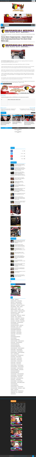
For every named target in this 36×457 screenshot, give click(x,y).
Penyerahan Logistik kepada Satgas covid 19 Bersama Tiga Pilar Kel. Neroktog (20, 165)
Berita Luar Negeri (18, 302)
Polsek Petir (20, 376)
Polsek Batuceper (20, 355)
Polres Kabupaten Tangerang (15, 336)
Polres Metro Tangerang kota (15, 346)
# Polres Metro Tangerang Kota (7, 83)
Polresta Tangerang (21, 352)
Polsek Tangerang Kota (14, 385)
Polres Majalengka (19, 342)
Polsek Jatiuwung (20, 365)
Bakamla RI (16, 299)
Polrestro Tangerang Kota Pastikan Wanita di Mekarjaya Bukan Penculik (17, 123)
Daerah (21, 306)
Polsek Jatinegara (14, 365)
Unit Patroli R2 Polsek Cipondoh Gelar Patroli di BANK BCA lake (20, 261)
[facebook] (5, 1)
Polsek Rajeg (13, 379)
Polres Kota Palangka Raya (15, 339)
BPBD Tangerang (13, 306)
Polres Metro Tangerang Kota (7, 34)
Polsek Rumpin (18, 379)
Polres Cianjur (19, 332)
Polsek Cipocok (19, 359)
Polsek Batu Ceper (14, 355)
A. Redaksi (12, 299)
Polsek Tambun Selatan (20, 382)
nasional (23, 315)
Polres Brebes (13, 332)
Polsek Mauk (21, 369)
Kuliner (19, 312)
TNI (16, 392)
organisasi (19, 316)
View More (33, 112)
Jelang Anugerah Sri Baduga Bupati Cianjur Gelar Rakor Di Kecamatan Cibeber (20, 179)
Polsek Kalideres (20, 366)
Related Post (3, 112)
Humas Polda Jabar (14, 309)
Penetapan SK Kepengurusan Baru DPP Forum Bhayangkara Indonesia (20, 269)
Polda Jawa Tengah (20, 322)
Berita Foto (13, 302)
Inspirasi (19, 309)
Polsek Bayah (13, 356)
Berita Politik (18, 305)
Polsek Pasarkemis (14, 376)
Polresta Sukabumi (14, 352)
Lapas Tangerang (13, 315)
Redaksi (12, 389)
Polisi (17, 326)
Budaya (18, 306)
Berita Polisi (13, 305)
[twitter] (7, 1)
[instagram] (8, 1)
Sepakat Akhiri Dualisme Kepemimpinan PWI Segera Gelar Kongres (19, 182)
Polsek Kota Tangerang (14, 369)
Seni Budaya (16, 389)
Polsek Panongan (20, 375)
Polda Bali (17, 319)
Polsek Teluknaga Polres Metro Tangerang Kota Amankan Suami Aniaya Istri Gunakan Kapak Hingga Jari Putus (6, 123)
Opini (16, 316)
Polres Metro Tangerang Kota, (16, 42)
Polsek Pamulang (13, 375)
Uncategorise (20, 392)
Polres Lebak (13, 342)
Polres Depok (13, 335)
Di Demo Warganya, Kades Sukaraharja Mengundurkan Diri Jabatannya (20, 186)
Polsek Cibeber (18, 356)
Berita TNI (22, 305)
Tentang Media (13, 392)
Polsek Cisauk (18, 362)
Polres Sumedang (19, 349)
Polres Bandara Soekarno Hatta (16, 329)
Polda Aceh (12, 319)
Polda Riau (21, 325)
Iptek (22, 309)
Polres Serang (13, 349)
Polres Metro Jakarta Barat (15, 345)
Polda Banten (22, 319)
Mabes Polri (19, 315)
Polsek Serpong (13, 382)
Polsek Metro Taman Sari (15, 372)
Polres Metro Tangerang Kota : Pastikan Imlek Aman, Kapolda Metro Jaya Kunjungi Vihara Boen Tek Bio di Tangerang (29, 123)
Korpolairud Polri (14, 312)
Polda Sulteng (13, 326)
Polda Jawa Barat (13, 322)
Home (2, 34)
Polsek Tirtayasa (20, 386)
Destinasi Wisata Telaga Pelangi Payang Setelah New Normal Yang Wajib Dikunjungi (20, 245)
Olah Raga (12, 316)
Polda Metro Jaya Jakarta (15, 325)
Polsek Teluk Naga (14, 386)
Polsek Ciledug (13, 359)
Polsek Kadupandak (14, 366)
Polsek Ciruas (13, 362)
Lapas (22, 312)
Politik (20, 326)
